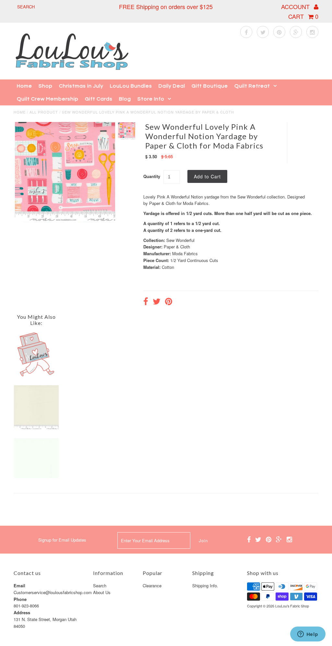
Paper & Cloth (177, 247)
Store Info (150, 99)
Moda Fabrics (185, 253)
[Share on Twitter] (156, 302)
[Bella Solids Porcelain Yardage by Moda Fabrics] (36, 428)
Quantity (151, 176)
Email (19, 585)
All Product (44, 111)
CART (303, 16)
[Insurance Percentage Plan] (36, 375)
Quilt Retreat (252, 86)
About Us (102, 592)
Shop (46, 86)
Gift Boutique (210, 86)
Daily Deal (172, 86)
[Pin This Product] (168, 302)
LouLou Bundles (131, 86)
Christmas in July (81, 86)
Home (24, 86)
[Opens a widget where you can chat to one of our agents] (308, 635)
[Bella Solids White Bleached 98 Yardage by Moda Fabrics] (36, 476)
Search (99, 585)
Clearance (152, 585)
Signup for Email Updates (62, 540)
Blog (125, 99)
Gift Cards (99, 99)
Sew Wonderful (180, 240)
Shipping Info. (205, 585)
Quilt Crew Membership (47, 99)
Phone (20, 599)
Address (22, 612)
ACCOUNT (296, 6)
